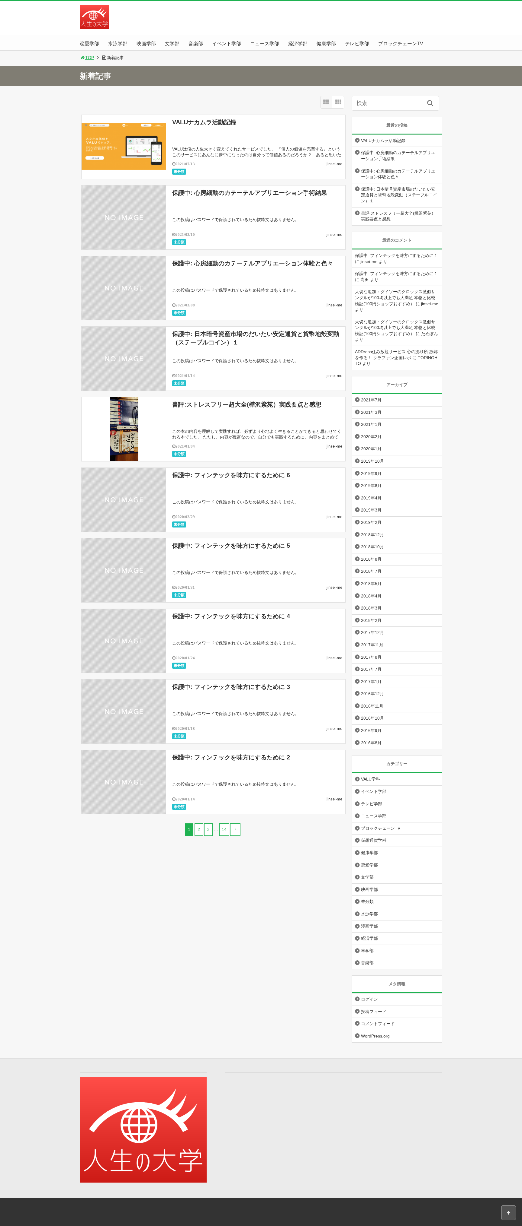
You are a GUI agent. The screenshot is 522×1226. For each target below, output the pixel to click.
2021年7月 (371, 400)
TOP (89, 57)
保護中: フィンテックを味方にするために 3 (231, 686)
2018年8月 (371, 559)
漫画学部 (369, 926)
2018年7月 (371, 571)
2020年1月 (371, 448)
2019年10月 (372, 461)
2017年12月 (372, 632)
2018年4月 (371, 596)
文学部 (172, 43)
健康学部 (326, 43)
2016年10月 (372, 718)
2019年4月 (371, 498)
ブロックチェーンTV (400, 43)
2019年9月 (371, 473)
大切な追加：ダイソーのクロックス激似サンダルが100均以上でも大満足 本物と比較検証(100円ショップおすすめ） (395, 297)
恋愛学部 (89, 43)
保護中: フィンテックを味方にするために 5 (231, 545)
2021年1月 (371, 424)
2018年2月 (371, 620)
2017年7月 (371, 669)
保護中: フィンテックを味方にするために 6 (231, 475)
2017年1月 (371, 681)
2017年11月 (372, 644)
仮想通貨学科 (373, 840)
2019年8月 (371, 485)
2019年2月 (371, 522)
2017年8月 (371, 657)
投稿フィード (373, 1011)
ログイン (369, 999)
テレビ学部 (357, 43)
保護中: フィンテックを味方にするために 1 (396, 255)
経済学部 (298, 43)
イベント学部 (226, 43)
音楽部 (195, 43)
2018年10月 (372, 546)
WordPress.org (375, 1036)
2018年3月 (371, 608)
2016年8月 (371, 742)
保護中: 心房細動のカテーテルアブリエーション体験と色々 (252, 263)
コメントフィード (378, 1023)
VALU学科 (370, 779)
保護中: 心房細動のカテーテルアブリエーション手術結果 (249, 192)
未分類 (179, 171)
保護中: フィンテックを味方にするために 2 (231, 757)
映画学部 (146, 43)
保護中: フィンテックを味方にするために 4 (231, 616)
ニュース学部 (264, 43)
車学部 (367, 950)
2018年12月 (372, 534)
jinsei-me (334, 164)
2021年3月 (371, 412)
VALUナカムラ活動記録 (204, 122)
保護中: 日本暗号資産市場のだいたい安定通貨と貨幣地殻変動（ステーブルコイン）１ (399, 195)
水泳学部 (117, 43)
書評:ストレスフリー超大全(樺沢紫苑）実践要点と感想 (246, 404)
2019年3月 (371, 510)
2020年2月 (371, 436)
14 (224, 829)
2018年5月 (371, 583)
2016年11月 (372, 706)
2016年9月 (371, 730)
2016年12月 (372, 693)
